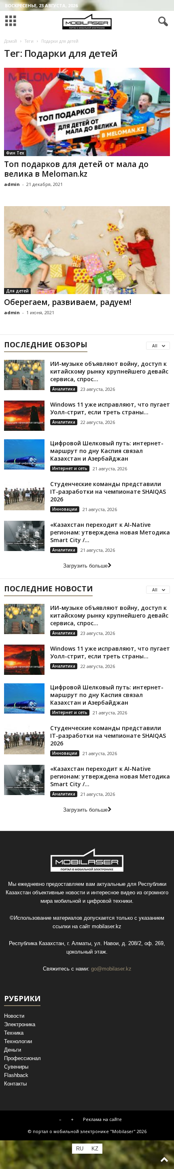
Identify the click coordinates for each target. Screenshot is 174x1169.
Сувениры (16, 1067)
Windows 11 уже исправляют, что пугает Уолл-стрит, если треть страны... (110, 408)
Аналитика (63, 389)
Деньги (12, 1050)
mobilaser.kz (106, 926)
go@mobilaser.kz (111, 969)
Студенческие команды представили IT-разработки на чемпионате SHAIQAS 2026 (108, 491)
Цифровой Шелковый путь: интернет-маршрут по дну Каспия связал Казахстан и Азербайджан (106, 450)
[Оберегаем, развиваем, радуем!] (87, 250)
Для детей (17, 291)
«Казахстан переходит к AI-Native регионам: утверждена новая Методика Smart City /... (110, 532)
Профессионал (22, 1058)
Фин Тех (15, 153)
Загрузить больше (85, 566)
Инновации (64, 509)
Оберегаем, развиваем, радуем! (68, 302)
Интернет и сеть (69, 468)
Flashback (16, 1075)
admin (12, 184)
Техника (13, 1033)
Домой (10, 41)
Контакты (15, 1084)
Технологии (18, 1041)
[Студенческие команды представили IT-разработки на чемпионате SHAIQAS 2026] (24, 495)
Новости (14, 1016)
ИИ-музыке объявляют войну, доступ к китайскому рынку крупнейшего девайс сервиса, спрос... (109, 371)
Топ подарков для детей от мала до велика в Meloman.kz (76, 169)
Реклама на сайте (102, 1119)
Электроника (19, 1024)
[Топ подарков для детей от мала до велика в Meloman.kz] (87, 112)
